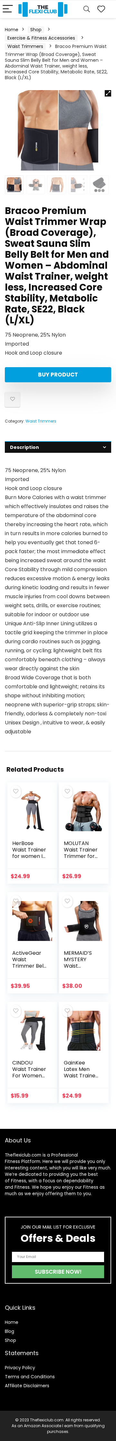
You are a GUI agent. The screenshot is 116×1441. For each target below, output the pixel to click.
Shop (36, 29)
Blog (9, 1331)
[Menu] (7, 9)
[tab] (58, 447)
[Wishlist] (101, 9)
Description (24, 447)
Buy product (58, 374)
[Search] (86, 9)
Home (11, 29)
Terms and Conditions (30, 1376)
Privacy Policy (20, 1367)
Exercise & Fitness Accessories (41, 38)
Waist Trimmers (25, 46)
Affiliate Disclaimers (27, 1385)
